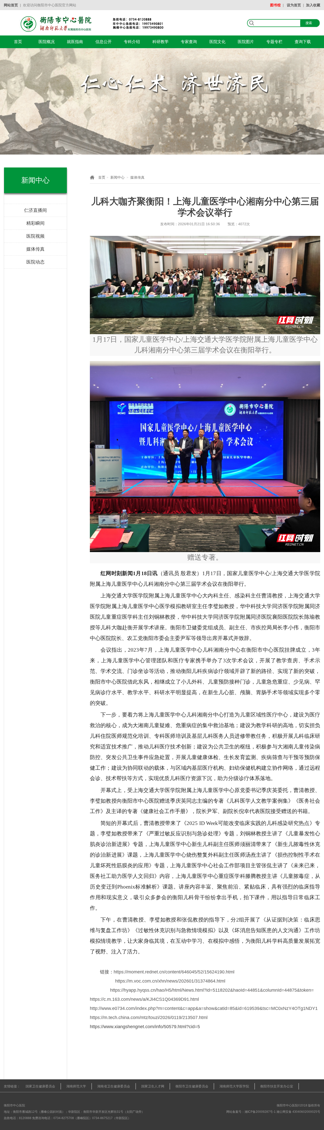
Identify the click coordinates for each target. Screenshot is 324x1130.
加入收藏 (313, 5)
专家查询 (189, 42)
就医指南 (75, 42)
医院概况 (46, 42)
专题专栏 (274, 42)
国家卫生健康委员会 (40, 1086)
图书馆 (275, 5)
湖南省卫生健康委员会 (113, 1086)
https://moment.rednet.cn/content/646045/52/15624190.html (174, 971)
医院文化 (217, 42)
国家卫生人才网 (152, 1086)
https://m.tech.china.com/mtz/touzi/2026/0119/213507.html (149, 1017)
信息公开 (103, 42)
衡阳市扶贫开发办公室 (276, 1086)
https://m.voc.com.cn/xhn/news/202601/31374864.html (170, 981)
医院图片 (246, 42)
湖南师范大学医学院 (234, 1086)
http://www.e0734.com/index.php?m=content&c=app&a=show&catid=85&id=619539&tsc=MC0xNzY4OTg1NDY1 (204, 1008)
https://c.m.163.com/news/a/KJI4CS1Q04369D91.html (144, 999)
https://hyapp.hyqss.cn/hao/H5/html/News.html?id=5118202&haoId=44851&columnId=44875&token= (212, 990)
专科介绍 (132, 42)
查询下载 (303, 42)
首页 (18, 42)
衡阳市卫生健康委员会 (191, 1086)
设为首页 (294, 5)
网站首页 (11, 5)
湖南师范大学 (76, 1086)
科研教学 (160, 42)
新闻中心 (117, 177)
